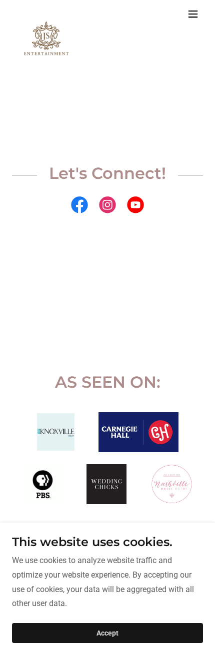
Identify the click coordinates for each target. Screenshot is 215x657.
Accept (107, 633)
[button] (193, 14)
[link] (46, 14)
